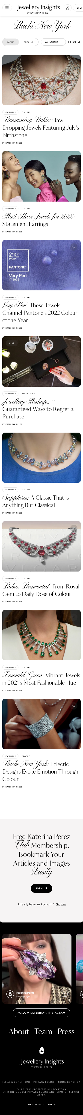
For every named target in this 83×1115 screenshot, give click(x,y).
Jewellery (10, 112)
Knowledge (28, 393)
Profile (26, 756)
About (19, 1032)
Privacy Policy (43, 1082)
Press (65, 1032)
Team (43, 1032)
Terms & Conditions (16, 1082)
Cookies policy (69, 1082)
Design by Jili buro (41, 1104)
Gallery (26, 112)
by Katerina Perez (12, 143)
